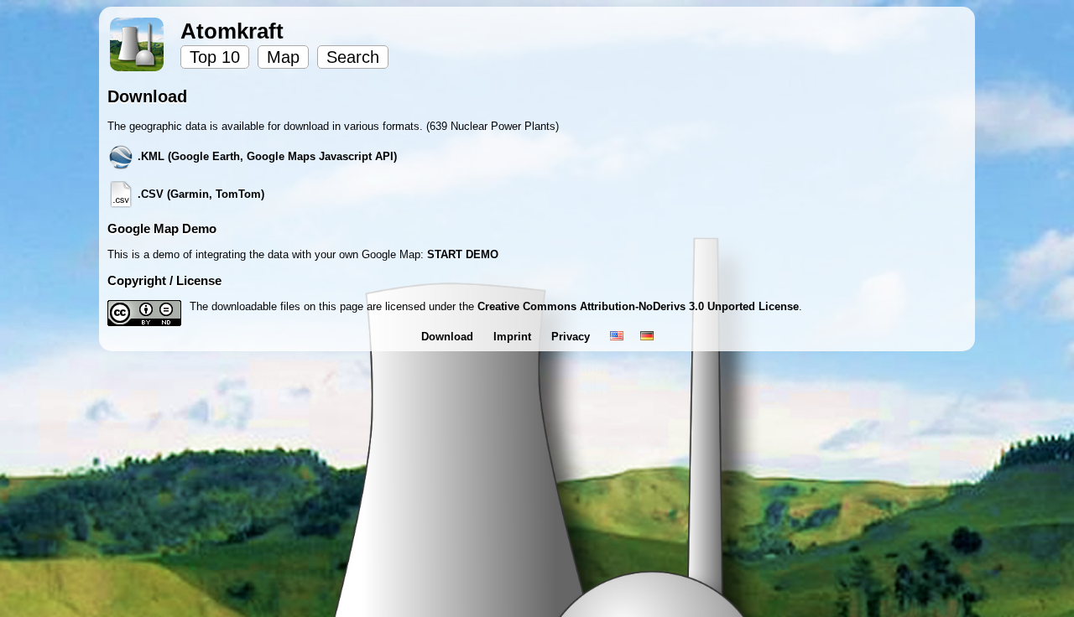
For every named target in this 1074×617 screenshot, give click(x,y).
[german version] (647, 336)
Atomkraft (232, 31)
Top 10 (215, 57)
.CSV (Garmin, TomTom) (199, 194)
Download (449, 336)
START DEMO (462, 254)
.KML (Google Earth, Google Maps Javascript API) (265, 156)
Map (283, 57)
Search (352, 57)
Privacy (572, 336)
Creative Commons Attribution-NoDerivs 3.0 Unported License (638, 306)
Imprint (513, 336)
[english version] (616, 336)
